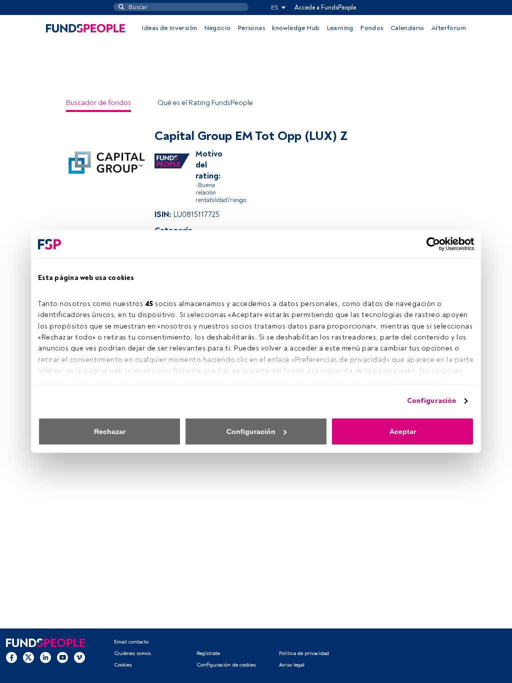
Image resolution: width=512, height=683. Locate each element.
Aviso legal (291, 665)
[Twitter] (28, 657)
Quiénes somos (132, 653)
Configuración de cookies (226, 665)
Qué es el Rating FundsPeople (205, 102)
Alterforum (449, 28)
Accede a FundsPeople (325, 8)
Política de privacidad (304, 653)
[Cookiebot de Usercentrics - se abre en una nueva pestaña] (430, 244)
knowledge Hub (296, 28)
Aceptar (403, 432)
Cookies (123, 665)
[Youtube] (62, 657)
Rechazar (110, 432)
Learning (340, 28)
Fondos (371, 28)
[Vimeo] (79, 657)
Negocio (217, 28)
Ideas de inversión (169, 28)
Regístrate (208, 653)
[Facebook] (11, 657)
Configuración (431, 400)
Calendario (407, 28)
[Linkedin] (45, 657)
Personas (251, 28)
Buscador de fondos (98, 102)
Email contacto (131, 641)
